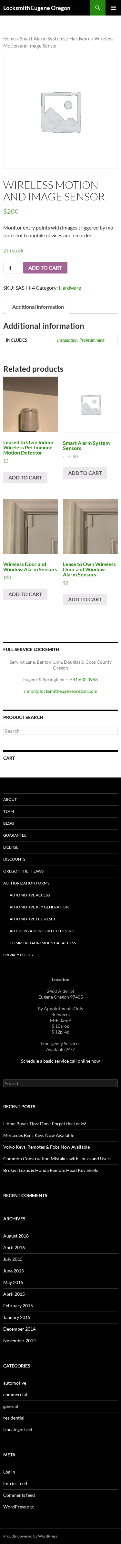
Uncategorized (17, 1429)
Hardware (80, 38)
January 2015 (16, 1317)
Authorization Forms (26, 883)
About (10, 799)
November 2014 (19, 1340)
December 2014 (19, 1329)
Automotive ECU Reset (32, 919)
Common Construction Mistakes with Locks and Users (57, 1158)
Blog (8, 823)
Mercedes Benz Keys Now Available (38, 1135)
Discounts (14, 859)
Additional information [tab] (38, 307)
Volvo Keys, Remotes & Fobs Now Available (46, 1147)
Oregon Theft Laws (23, 871)
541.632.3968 (84, 679)
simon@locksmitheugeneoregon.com (60, 691)
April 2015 (14, 1294)
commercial (15, 1394)
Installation (67, 340)
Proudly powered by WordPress (30, 1536)
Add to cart (45, 267)
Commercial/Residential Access (43, 942)
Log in (9, 1471)
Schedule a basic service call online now (60, 1061)
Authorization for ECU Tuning (42, 930)
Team (8, 811)
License (10, 847)
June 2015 (13, 1270)
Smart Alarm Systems (43, 38)
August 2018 (16, 1235)
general (10, 1406)
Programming (92, 340)
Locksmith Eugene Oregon (36, 7)
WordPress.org (18, 1506)
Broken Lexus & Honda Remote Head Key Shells (50, 1170)
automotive (14, 1383)
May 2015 (13, 1282)
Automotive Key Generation (39, 907)
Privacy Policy (18, 954)
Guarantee (14, 835)
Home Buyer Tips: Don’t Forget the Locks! (44, 1123)
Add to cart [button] (25, 477)
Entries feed (15, 1483)
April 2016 (14, 1247)
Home (9, 38)
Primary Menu (113, 8)
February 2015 (18, 1305)
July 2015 (13, 1259)
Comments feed (19, 1495)
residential (14, 1418)
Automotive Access (30, 895)
